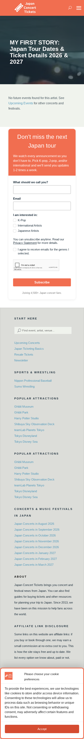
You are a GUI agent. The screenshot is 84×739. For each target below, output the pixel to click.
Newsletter (21, 360)
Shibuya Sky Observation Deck (34, 424)
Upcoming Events (20, 103)
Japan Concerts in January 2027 (35, 553)
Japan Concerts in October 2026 (35, 535)
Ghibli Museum (24, 406)
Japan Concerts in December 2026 (36, 547)
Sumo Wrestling (24, 386)
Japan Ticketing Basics (29, 348)
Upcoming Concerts (27, 342)
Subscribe (42, 282)
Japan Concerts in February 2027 (35, 558)
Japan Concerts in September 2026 (36, 529)
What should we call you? (30, 182)
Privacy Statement (25, 242)
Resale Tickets (23, 354)
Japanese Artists (28, 230)
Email (17, 198)
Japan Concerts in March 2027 (34, 564)
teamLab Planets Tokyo (29, 430)
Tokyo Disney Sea (26, 441)
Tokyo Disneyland (25, 435)
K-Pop (22, 220)
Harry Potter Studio (26, 418)
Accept (42, 729)
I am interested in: (25, 215)
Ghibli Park (21, 412)
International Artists (30, 225)
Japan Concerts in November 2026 (36, 541)
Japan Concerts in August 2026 (34, 523)
